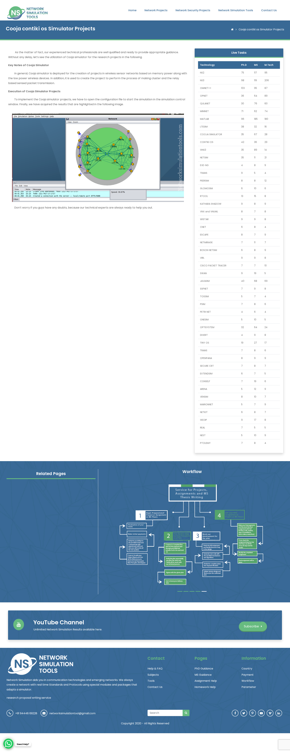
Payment (247, 675)
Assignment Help (206, 681)
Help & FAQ (155, 668)
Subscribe (252, 626)
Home (132, 10)
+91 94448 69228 (26, 713)
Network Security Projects (193, 10)
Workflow (247, 681)
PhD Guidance (204, 668)
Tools (151, 681)
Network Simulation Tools (235, 10)
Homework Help (205, 687)
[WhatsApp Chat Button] (8, 744)
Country (246, 668)
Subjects (153, 675)
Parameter (248, 687)
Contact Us (269, 10)
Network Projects (155, 10)
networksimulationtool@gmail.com (72, 713)
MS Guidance (203, 675)
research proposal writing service (29, 698)
